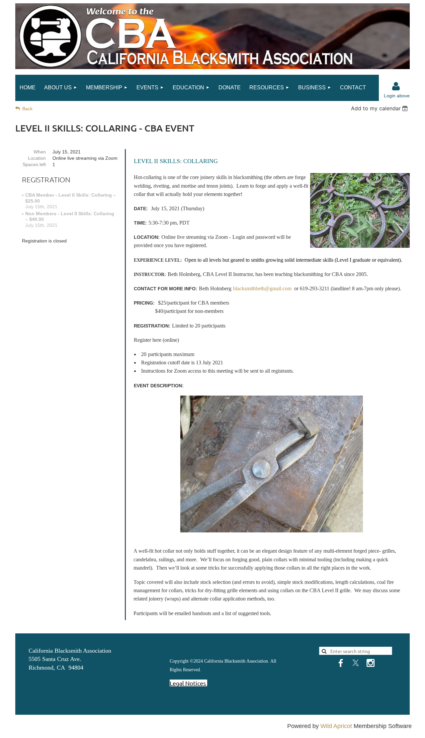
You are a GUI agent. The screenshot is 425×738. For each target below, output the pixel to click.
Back (27, 108)
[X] (355, 663)
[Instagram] (370, 663)
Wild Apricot (336, 726)
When (40, 151)
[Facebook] (340, 663)
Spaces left (34, 164)
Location (37, 158)
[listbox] (380, 108)
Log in (396, 86)
